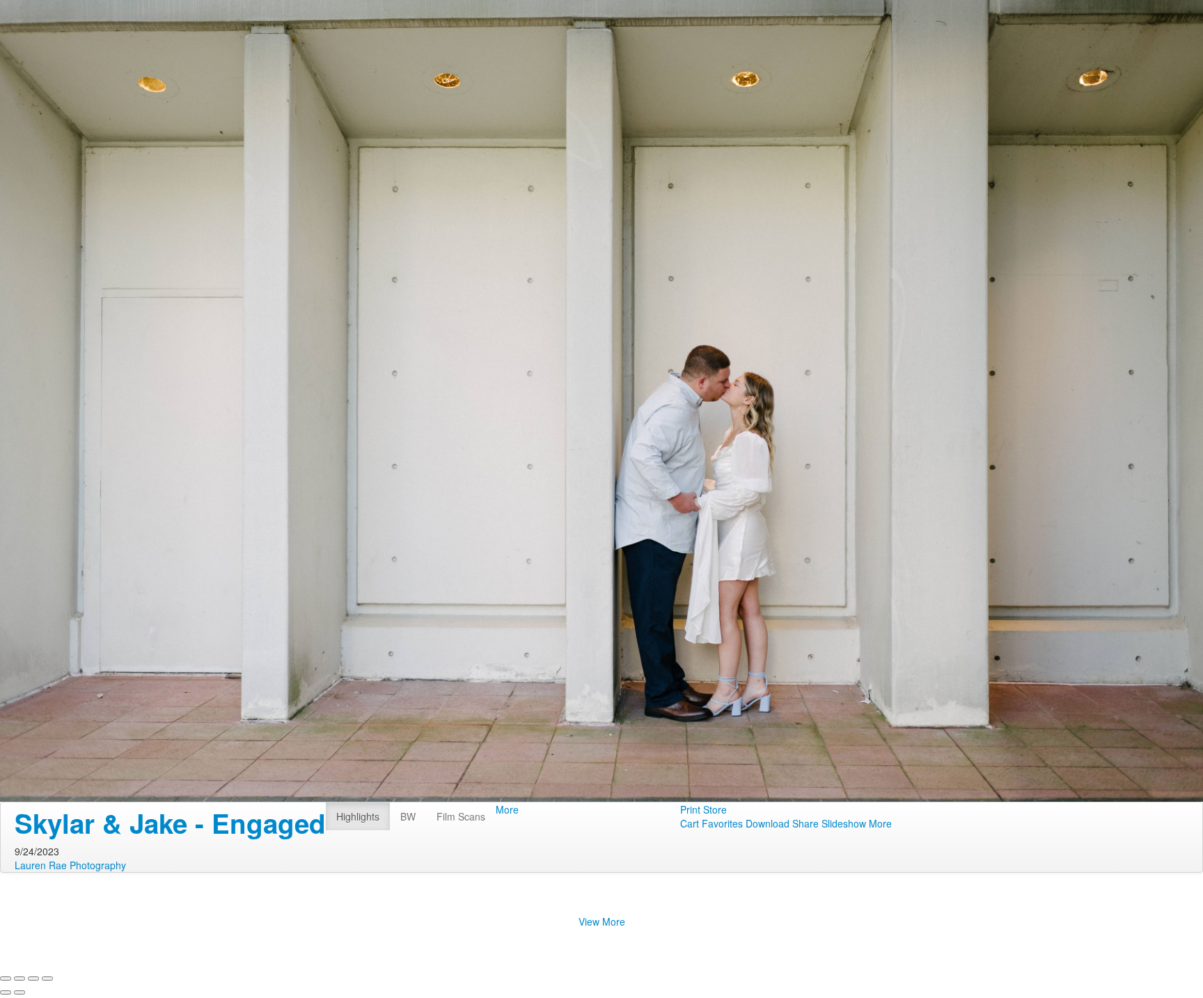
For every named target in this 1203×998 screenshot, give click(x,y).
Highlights (357, 816)
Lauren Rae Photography (70, 865)
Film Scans (461, 816)
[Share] (19, 978)
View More (602, 921)
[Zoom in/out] (47, 978)
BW (408, 816)
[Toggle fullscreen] (33, 978)
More (507, 809)
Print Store (703, 809)
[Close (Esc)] (5, 978)
